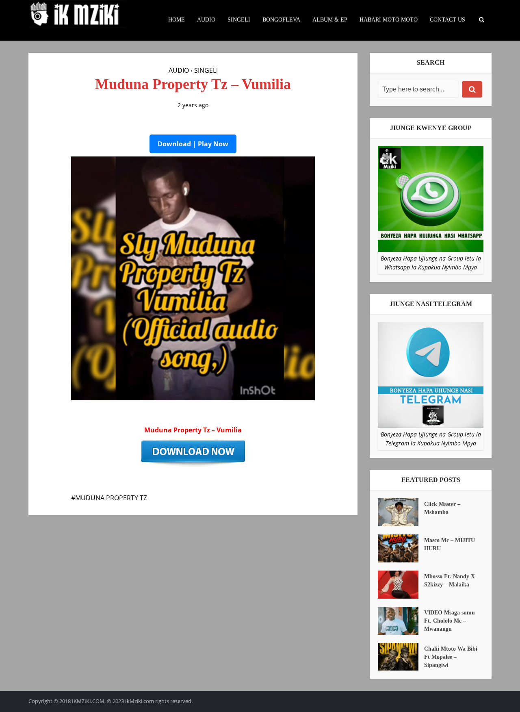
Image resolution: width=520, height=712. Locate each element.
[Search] (472, 89)
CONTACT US (447, 20)
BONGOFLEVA (281, 20)
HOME (176, 20)
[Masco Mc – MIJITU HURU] (401, 548)
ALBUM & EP (329, 20)
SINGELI (239, 20)
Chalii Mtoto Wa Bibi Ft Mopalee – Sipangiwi (450, 657)
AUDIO (206, 20)
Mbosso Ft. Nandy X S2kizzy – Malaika (449, 580)
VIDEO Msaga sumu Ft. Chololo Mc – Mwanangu (449, 621)
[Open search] (481, 20)
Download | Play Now (193, 143)
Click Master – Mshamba (442, 508)
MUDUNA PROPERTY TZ (111, 497)
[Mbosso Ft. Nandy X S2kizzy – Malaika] (401, 585)
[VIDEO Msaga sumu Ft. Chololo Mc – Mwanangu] (401, 621)
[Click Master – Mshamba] (401, 512)
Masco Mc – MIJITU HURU (449, 544)
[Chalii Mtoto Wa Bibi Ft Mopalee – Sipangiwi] (401, 657)
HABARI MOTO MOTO (389, 20)
